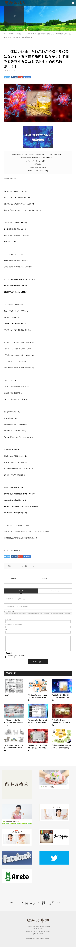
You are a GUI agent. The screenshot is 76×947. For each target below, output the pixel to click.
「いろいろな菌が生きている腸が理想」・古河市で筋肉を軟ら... (37, 722)
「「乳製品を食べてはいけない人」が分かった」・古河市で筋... (61, 722)
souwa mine (15, 566)
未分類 (13, 70)
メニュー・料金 (39, 902)
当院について (56, 902)
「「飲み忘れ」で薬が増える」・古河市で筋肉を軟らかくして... (13, 722)
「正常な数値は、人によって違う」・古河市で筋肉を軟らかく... (13, 747)
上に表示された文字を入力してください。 (16, 655)
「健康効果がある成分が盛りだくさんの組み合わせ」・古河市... (61, 697)
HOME (11, 902)
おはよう (6, 695)
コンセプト (24, 902)
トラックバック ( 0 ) (55, 591)
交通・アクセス (30, 904)
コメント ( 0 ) (21, 590)
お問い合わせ (46, 904)
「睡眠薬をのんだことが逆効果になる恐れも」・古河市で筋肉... (37, 747)
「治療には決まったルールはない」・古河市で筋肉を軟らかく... (37, 697)
